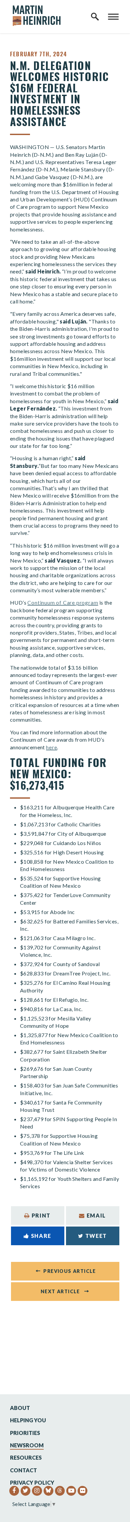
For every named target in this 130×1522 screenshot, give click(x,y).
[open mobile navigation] (113, 16)
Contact (23, 1470)
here (51, 747)
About (20, 1408)
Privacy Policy (32, 1482)
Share (41, 1236)
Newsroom (27, 1445)
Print (41, 1215)
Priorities (25, 1433)
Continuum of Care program (62, 602)
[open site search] (95, 16)
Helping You (28, 1420)
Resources (26, 1457)
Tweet (96, 1236)
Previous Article (69, 1271)
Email (96, 1215)
